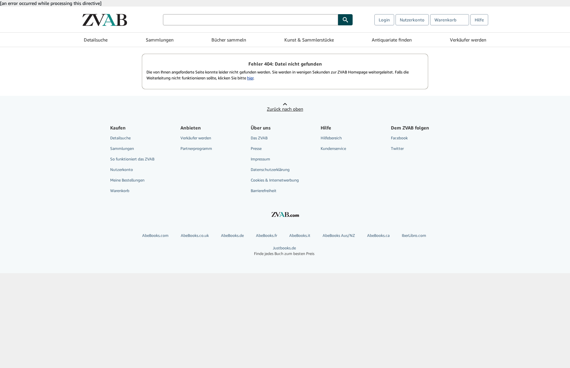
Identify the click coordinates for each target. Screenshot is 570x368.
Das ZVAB (259, 137)
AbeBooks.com (155, 235)
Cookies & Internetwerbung (275, 180)
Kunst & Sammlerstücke (309, 39)
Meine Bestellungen (127, 180)
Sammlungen (160, 39)
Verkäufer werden (468, 39)
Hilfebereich (331, 137)
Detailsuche (96, 39)
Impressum (260, 158)
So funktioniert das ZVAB (132, 158)
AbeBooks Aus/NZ (339, 235)
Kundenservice (333, 148)
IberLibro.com (414, 235)
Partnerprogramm (196, 148)
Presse (256, 148)
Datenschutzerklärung (270, 169)
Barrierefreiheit (263, 190)
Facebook (399, 137)
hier (250, 77)
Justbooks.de (284, 250)
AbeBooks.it (299, 235)
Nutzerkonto (412, 19)
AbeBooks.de (232, 235)
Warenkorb (119, 190)
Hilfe (479, 19)
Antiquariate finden (392, 39)
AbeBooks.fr (266, 235)
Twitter (397, 148)
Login (384, 19)
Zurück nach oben (285, 109)
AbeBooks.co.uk (195, 235)
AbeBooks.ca (378, 235)
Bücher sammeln (228, 39)
